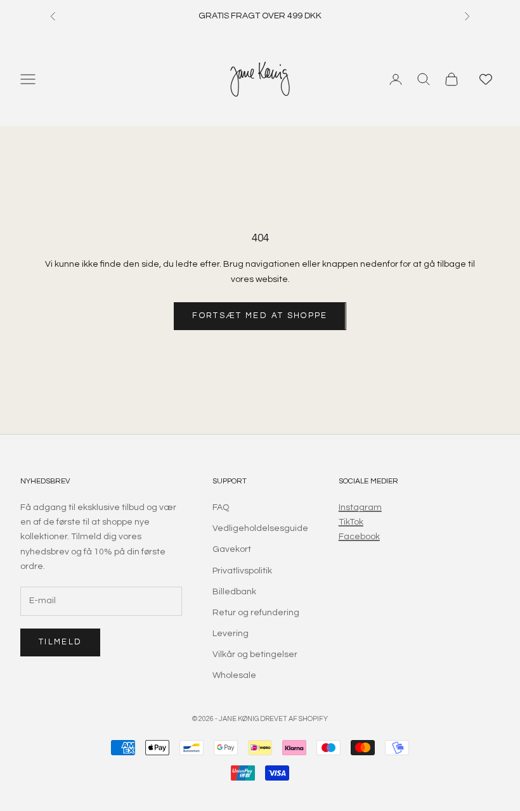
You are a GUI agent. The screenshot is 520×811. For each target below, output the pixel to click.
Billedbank (234, 591)
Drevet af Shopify (294, 718)
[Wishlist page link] (485, 79)
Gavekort (231, 549)
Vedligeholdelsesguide (260, 528)
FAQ (220, 507)
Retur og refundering (255, 612)
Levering (230, 633)
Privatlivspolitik (242, 570)
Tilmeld (60, 641)
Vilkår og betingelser (254, 654)
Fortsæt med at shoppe (259, 315)
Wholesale (234, 675)
